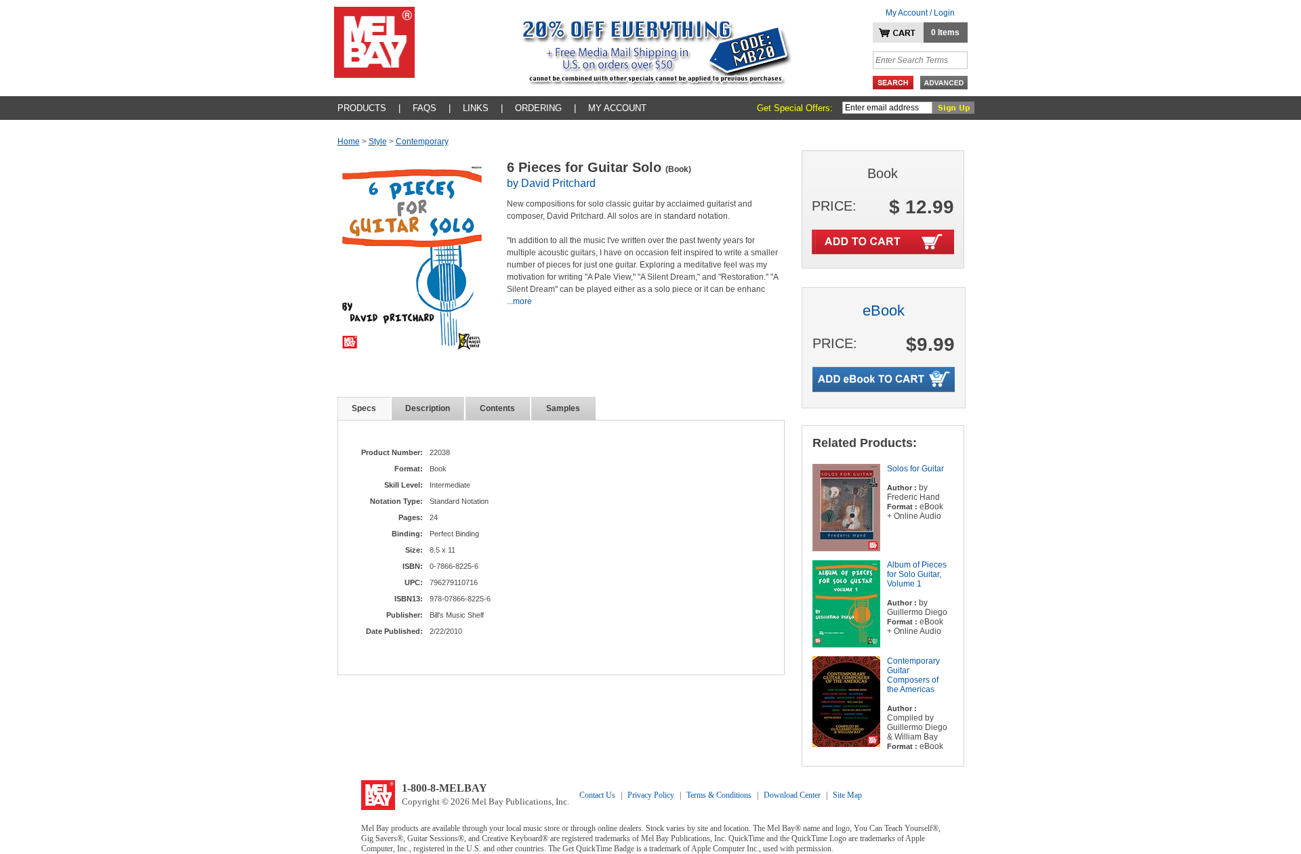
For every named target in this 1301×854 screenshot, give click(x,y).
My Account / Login (920, 13)
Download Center (792, 795)
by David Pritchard (551, 183)
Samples (563, 408)
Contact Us (597, 795)
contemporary (422, 141)
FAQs (424, 108)
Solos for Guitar (915, 468)
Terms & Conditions (718, 795)
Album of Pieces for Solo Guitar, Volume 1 (917, 574)
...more (519, 301)
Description (427, 408)
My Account (617, 108)
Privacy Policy (650, 795)
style (378, 141)
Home (348, 141)
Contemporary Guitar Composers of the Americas (913, 675)
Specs (364, 408)
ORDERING (538, 108)
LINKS (476, 108)
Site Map (847, 795)
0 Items (945, 32)
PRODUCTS (361, 108)
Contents (497, 408)
